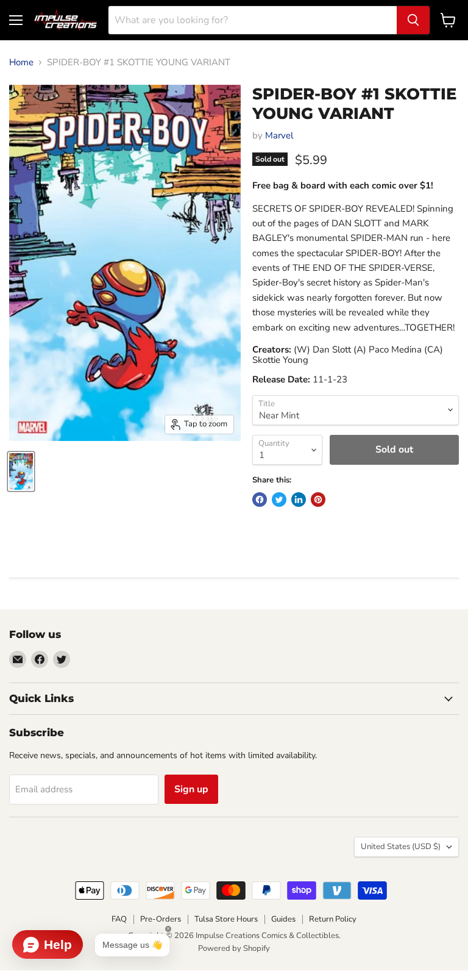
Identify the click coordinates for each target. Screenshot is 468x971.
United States (401, 846)
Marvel (279, 135)
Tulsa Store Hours (226, 919)
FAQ (119, 919)
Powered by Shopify (234, 948)
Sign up (191, 789)
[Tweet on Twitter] (279, 499)
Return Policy (332, 919)
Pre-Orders (160, 919)
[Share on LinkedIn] (298, 499)
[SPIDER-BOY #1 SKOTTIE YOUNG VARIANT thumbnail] (21, 471)
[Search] (413, 20)
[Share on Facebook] (259, 499)
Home (21, 62)
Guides (283, 919)
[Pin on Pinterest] (318, 499)
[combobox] (252, 20)
